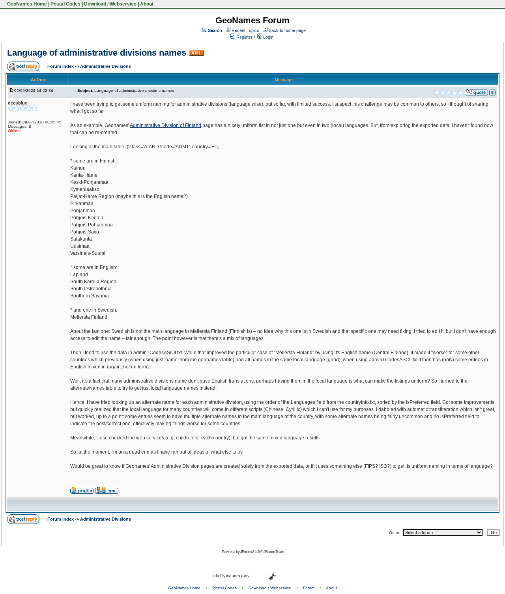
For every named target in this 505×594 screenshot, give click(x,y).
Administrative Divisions (105, 66)
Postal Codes (65, 4)
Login (267, 37)
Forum (308, 588)
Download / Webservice (110, 4)
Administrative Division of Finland (165, 125)
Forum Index (61, 66)
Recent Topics (245, 30)
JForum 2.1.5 (250, 551)
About (146, 4)
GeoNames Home (26, 4)
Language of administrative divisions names (96, 53)
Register (243, 37)
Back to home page (287, 30)
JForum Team (274, 551)
